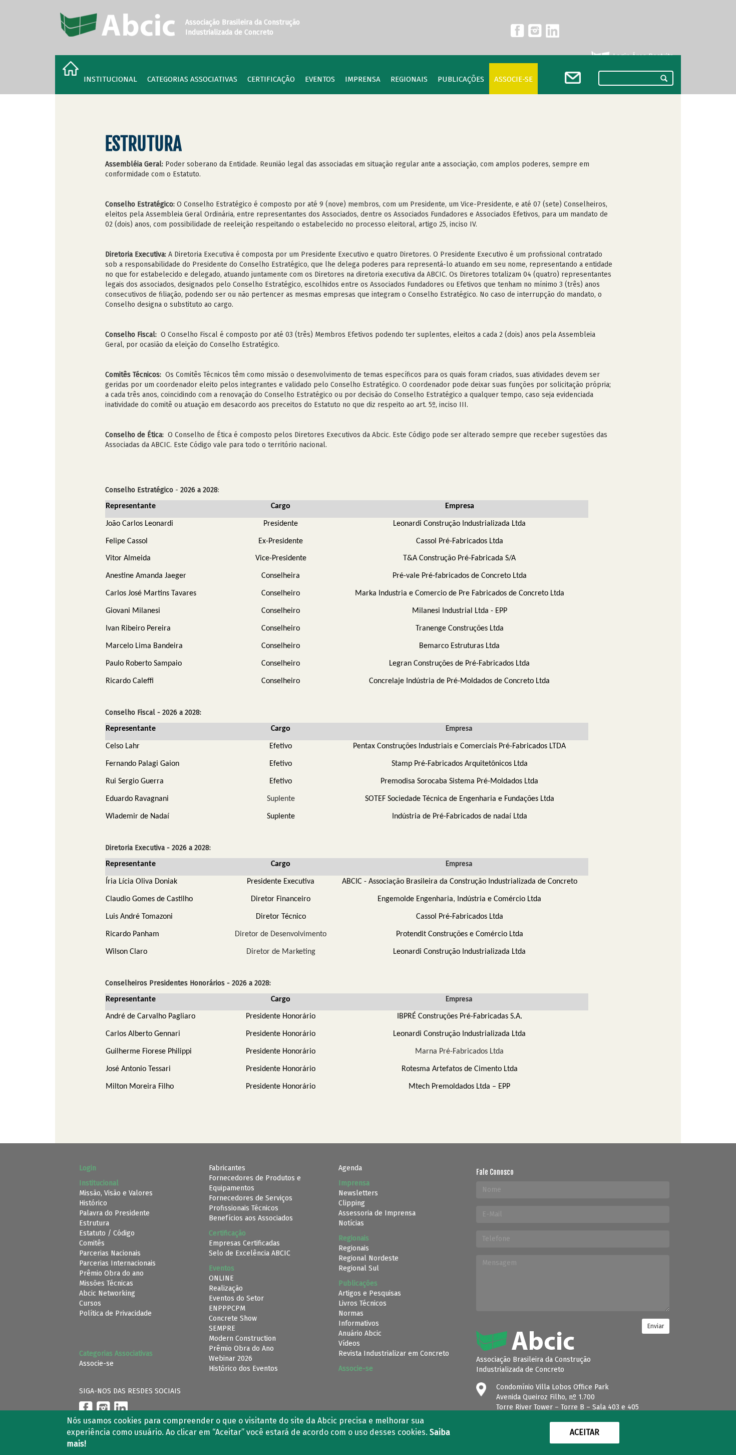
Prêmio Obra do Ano (241, 1348)
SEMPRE (222, 1328)
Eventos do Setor (236, 1298)
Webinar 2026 (230, 1358)
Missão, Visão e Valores (116, 1193)
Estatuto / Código (107, 1233)
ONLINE (221, 1278)
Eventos (320, 79)
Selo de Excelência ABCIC (249, 1253)
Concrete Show (233, 1318)
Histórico (93, 1203)
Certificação (271, 79)
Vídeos (349, 1343)
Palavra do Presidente (114, 1213)
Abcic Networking (107, 1293)
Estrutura (94, 1223)
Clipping (351, 1203)
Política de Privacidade (115, 1313)
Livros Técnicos (362, 1303)
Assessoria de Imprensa (377, 1213)
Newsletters (358, 1193)
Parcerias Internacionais (117, 1263)
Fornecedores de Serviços (250, 1198)
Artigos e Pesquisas (369, 1293)
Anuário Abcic (360, 1333)
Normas (350, 1313)
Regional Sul (358, 1268)
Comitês (92, 1243)
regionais (409, 79)
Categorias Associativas (192, 79)
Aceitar (584, 1432)
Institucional (110, 79)
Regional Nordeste (368, 1258)
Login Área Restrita (642, 56)
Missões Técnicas (106, 1283)
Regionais (353, 1248)
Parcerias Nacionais (110, 1253)
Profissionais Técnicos (243, 1208)
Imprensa (363, 79)
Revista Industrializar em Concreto (393, 1353)
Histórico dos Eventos (243, 1368)
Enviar (655, 1326)
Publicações (461, 79)
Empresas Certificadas (244, 1243)
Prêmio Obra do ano (111, 1273)
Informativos (358, 1323)
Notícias (351, 1223)
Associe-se (513, 79)
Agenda (350, 1168)
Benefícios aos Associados (251, 1218)
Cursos (90, 1303)
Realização (226, 1288)
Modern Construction (242, 1338)
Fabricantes (227, 1168)
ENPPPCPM (227, 1308)
